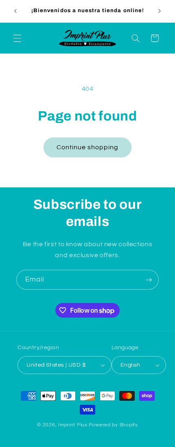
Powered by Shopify (113, 425)
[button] (17, 38)
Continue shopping (88, 147)
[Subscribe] (149, 280)
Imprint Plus (73, 425)
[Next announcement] (159, 11)
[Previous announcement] (15, 11)
